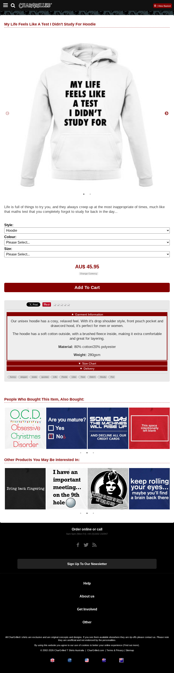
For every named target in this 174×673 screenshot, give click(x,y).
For (112, 377)
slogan (24, 377)
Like (74, 377)
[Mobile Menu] (4, 5)
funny (13, 377)
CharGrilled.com (95, 650)
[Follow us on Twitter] (86, 545)
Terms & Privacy (115, 650)
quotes (45, 377)
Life (55, 377)
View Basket (164, 6)
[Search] (14, 5)
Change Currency (88, 273)
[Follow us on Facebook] (77, 545)
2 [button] (90, 194)
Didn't (92, 377)
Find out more (131, 645)
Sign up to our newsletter (87, 564)
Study (103, 377)
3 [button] (93, 453)
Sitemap (130, 650)
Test (83, 377)
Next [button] (166, 113)
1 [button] (84, 194)
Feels (64, 377)
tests (34, 377)
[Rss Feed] (94, 545)
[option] (87, 113)
